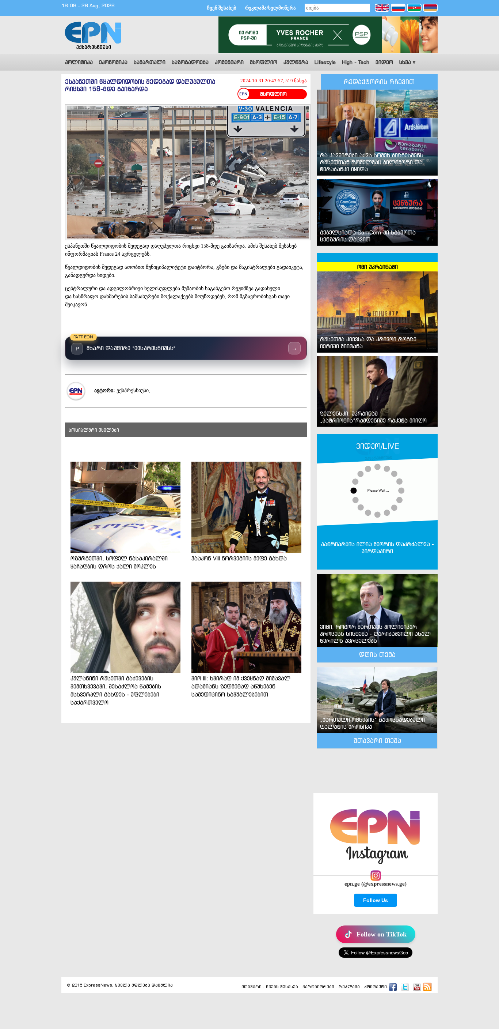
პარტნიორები (318, 986)
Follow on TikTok (382, 934)
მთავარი (251, 986)
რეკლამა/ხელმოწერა (270, 8)
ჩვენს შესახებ (282, 986)
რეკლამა (349, 986)
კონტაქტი (375, 986)
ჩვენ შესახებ (221, 8)
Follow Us (375, 900)
